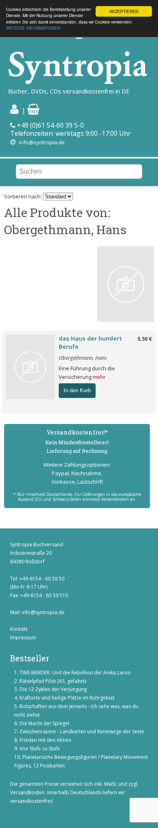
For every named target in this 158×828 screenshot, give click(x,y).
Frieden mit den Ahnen (45, 740)
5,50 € (144, 338)
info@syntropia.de (42, 142)
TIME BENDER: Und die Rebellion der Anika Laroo (75, 672)
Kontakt (19, 629)
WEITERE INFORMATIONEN (33, 28)
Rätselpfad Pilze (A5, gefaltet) (52, 681)
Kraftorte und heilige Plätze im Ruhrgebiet (67, 697)
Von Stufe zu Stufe (39, 748)
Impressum (23, 637)
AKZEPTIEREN (123, 11)
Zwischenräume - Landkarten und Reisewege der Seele (81, 731)
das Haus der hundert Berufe (90, 343)
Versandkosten (27, 792)
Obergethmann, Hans (83, 357)
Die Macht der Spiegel (44, 723)
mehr (99, 376)
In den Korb (77, 390)
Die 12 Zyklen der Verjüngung (53, 689)
